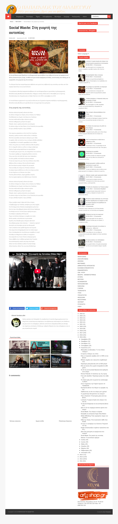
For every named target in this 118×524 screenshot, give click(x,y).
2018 (81, 330)
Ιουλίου (83, 439)
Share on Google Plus (50, 308)
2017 (81, 332)
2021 (81, 324)
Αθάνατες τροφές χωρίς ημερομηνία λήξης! (96, 175)
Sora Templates (107, 512)
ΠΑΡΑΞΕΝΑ (81, 286)
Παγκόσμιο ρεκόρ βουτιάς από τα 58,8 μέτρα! (94, 363)
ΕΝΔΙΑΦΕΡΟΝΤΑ (83, 270)
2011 (81, 461)
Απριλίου (84, 446)
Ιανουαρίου (84, 452)
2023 (81, 320)
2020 (81, 326)
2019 (81, 328)
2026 (81, 313)
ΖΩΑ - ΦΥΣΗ (81, 272)
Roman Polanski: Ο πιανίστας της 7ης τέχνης (94, 373)
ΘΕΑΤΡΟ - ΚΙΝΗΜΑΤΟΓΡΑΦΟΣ (87, 274)
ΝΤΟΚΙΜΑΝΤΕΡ (82, 281)
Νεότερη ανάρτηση (15, 421)
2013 (81, 456)
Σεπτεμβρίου (85, 345)
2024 (81, 318)
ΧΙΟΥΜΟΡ (81, 302)
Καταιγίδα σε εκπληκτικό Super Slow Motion (93, 413)
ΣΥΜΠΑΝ (80, 288)
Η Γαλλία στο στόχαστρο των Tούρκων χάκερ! (97, 187)
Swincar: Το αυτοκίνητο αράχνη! (90, 437)
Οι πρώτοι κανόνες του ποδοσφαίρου (95, 240)
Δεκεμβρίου (84, 339)
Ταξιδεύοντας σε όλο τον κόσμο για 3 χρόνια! (94, 391)
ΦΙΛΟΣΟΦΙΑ (81, 297)
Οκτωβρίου (84, 343)
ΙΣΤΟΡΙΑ (80, 277)
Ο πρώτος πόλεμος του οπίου (89, 353)
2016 (81, 335)
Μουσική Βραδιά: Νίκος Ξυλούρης (94, 75)
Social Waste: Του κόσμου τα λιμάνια (91, 411)
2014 (81, 454)
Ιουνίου (83, 442)
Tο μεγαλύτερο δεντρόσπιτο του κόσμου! (93, 393)
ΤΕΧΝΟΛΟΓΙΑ (82, 290)
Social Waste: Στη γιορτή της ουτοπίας (92, 435)
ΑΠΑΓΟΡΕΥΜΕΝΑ (83, 259)
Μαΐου (83, 444)
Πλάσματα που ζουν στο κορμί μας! (94, 214)
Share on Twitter (34, 308)
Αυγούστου (84, 347)
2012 (81, 459)
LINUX (79, 306)
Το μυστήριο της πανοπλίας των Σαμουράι (96, 86)
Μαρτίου (83, 448)
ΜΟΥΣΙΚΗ (32, 38)
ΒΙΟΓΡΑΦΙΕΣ (81, 263)
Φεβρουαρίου (85, 450)
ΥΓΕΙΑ (79, 293)
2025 (81, 316)
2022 (81, 322)
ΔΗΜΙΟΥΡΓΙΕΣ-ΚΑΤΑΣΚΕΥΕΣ (86, 265)
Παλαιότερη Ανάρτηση (65, 421)
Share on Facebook (18, 308)
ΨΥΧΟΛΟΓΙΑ (81, 304)
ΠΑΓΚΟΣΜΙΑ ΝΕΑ (83, 284)
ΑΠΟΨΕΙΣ (81, 261)
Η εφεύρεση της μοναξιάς (92, 151)
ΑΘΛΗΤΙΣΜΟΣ (82, 256)
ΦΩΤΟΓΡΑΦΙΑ (82, 299)
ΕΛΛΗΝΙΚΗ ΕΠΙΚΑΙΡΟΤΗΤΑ (86, 268)
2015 (81, 337)
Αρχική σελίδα (40, 421)
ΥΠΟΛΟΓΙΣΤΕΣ (82, 295)
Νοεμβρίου (84, 341)
